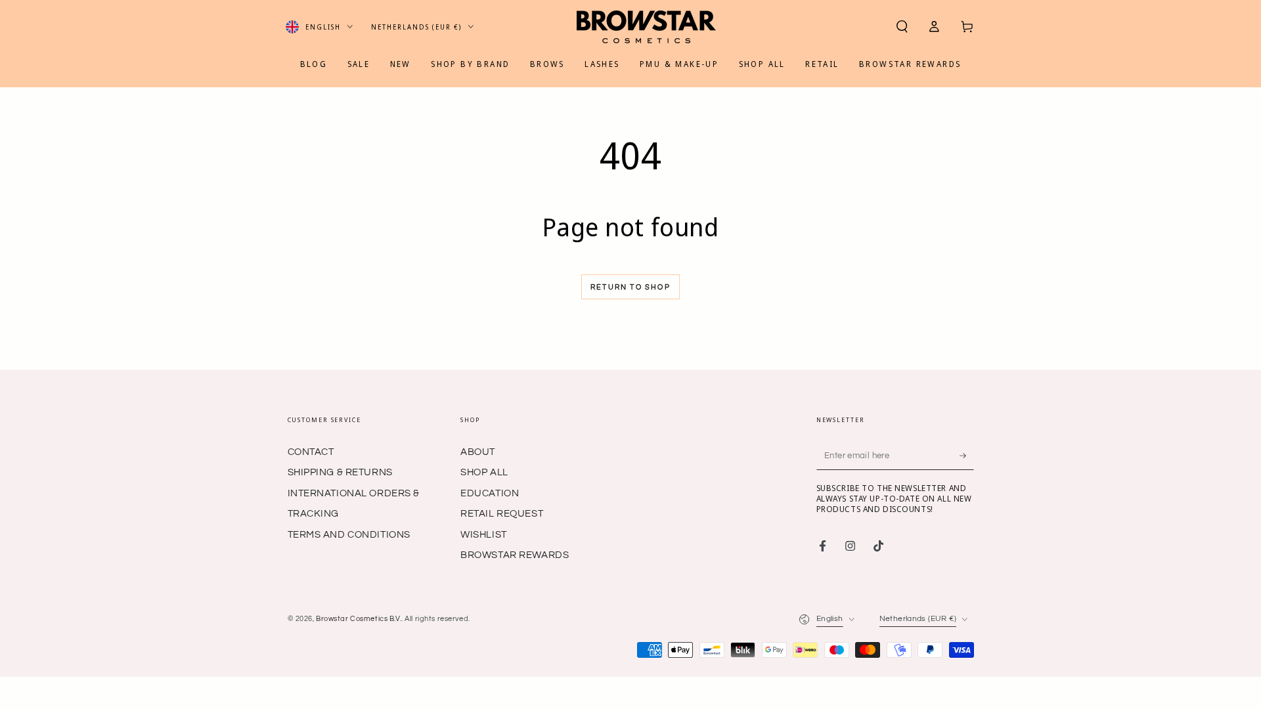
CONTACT (311, 452)
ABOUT (477, 452)
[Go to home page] (646, 27)
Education (489, 493)
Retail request (501, 514)
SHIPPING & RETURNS (340, 472)
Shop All (484, 472)
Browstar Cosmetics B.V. (358, 618)
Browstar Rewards (514, 555)
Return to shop (630, 287)
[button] (902, 27)
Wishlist (483, 535)
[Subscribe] (967, 455)
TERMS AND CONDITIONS (349, 535)
